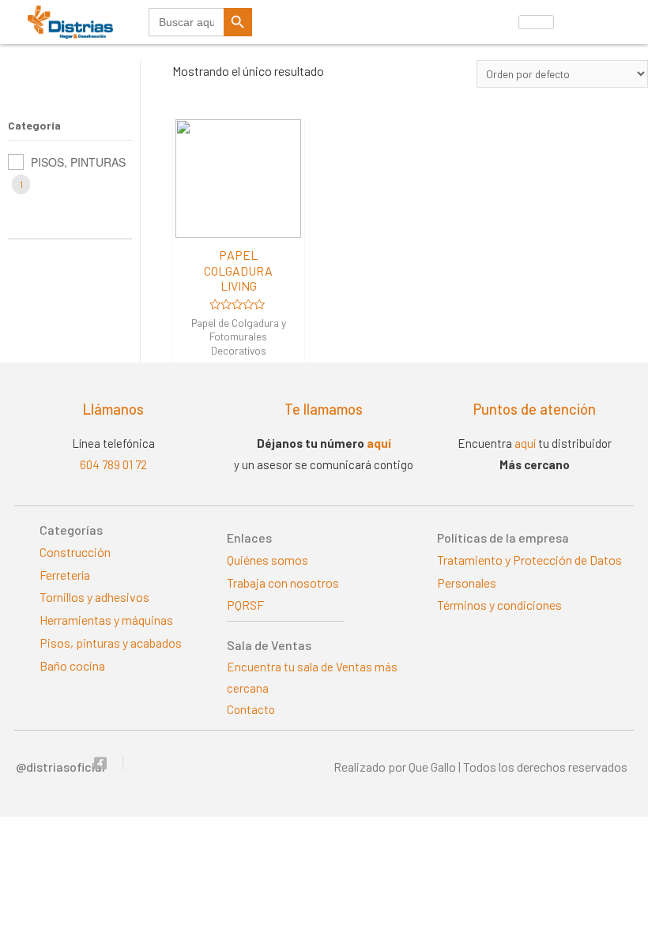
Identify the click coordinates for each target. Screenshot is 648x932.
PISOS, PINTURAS (78, 162)
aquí (379, 443)
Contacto (251, 709)
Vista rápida (238, 223)
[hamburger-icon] (536, 22)
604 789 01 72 (113, 464)
